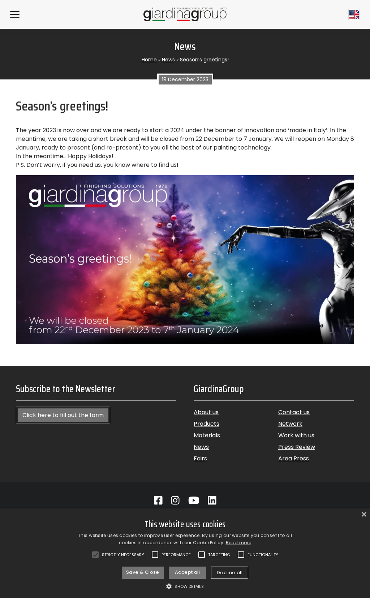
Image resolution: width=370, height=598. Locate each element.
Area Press (293, 458)
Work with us (296, 435)
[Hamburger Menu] (14, 14)
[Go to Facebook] (158, 500)
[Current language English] (354, 14)
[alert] (185, 553)
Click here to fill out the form (63, 415)
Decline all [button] (229, 572)
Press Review (296, 447)
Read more (238, 543)
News (168, 59)
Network (290, 424)
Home (149, 59)
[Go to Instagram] (175, 500)
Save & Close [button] (142, 572)
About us (206, 412)
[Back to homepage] (185, 14)
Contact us (294, 412)
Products (206, 424)
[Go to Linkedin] (212, 500)
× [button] (363, 514)
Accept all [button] (187, 572)
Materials (207, 435)
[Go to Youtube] (193, 500)
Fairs (200, 458)
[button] (184, 586)
